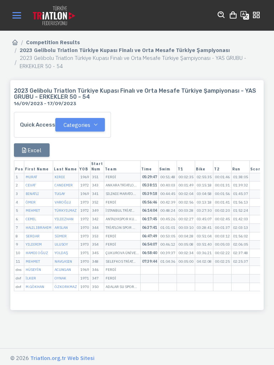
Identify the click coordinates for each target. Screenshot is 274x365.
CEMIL (31, 219)
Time (146, 169)
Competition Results (53, 42)
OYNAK (60, 278)
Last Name (65, 169)
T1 (180, 169)
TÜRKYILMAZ (66, 210)
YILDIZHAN (64, 219)
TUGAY (60, 193)
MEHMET (33, 210)
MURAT (31, 177)
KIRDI (60, 177)
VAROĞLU (63, 202)
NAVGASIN (63, 261)
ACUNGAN (63, 269)
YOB (84, 169)
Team (111, 169)
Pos (19, 169)
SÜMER (61, 236)
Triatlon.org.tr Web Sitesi (62, 358)
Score (256, 169)
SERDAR (33, 236)
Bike (201, 169)
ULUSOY (61, 244)
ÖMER (31, 202)
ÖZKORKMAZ (66, 286)
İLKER (31, 278)
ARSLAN (61, 227)
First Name (37, 169)
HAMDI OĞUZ (37, 253)
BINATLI (32, 193)
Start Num (97, 166)
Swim (164, 169)
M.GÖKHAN (35, 286)
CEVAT (31, 185)
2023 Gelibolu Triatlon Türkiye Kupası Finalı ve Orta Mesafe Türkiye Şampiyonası (125, 50)
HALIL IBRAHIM (38, 227)
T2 (216, 169)
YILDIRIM (34, 244)
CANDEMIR (64, 185)
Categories (77, 125)
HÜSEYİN (33, 269)
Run (236, 169)
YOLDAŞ (61, 253)
